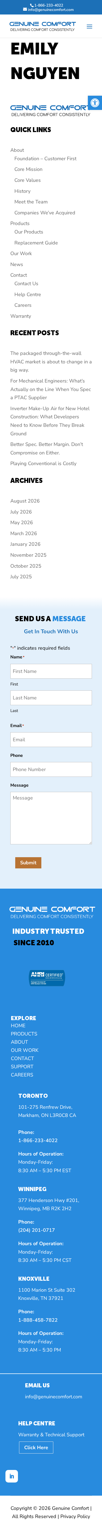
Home (18, 1026)
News (16, 264)
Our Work (21, 253)
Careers (23, 305)
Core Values (27, 180)
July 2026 (21, 512)
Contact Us (26, 283)
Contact (18, 275)
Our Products (28, 232)
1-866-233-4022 (38, 1140)
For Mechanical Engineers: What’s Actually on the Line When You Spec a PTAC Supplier (50, 389)
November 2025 (28, 555)
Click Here (36, 1447)
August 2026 (25, 501)
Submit (28, 862)
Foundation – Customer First (45, 158)
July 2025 (21, 576)
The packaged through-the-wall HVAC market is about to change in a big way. (51, 361)
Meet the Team (31, 202)
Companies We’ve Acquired (44, 212)
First (14, 684)
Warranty (20, 316)
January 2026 (25, 544)
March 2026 (23, 533)
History (22, 191)
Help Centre (27, 294)
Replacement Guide (36, 243)
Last (14, 710)
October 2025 (25, 566)
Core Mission (28, 169)
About (17, 150)
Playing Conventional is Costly (43, 463)
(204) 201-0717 (36, 1230)
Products (20, 223)
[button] (95, 103)
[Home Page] (43, 26)
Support (22, 1067)
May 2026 (21, 522)
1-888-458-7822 (38, 1320)
